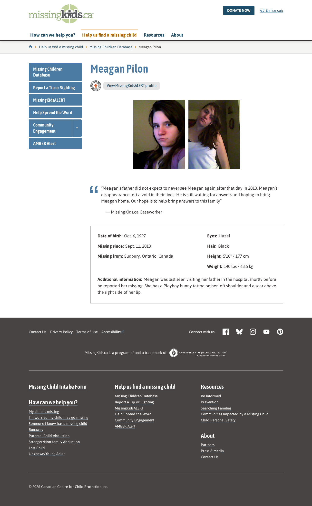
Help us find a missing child (109, 35)
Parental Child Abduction (49, 436)
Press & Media (212, 451)
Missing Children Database (110, 47)
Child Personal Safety (218, 420)
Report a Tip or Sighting (54, 87)
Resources (154, 35)
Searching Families (216, 408)
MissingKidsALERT (49, 100)
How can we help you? (52, 35)
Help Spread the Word (52, 112)
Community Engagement (44, 128)
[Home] (30, 47)
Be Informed (211, 396)
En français (274, 10)
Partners (207, 445)
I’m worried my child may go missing (58, 417)
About (177, 35)
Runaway (36, 430)
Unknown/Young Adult (47, 454)
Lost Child (37, 448)
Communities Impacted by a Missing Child (235, 414)
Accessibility (111, 332)
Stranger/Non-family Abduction (54, 442)
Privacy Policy (61, 332)
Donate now (238, 10)
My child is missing (44, 411)
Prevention (209, 402)
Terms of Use (87, 332)
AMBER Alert (44, 143)
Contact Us (37, 332)
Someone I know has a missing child (58, 423)
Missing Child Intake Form (58, 386)
